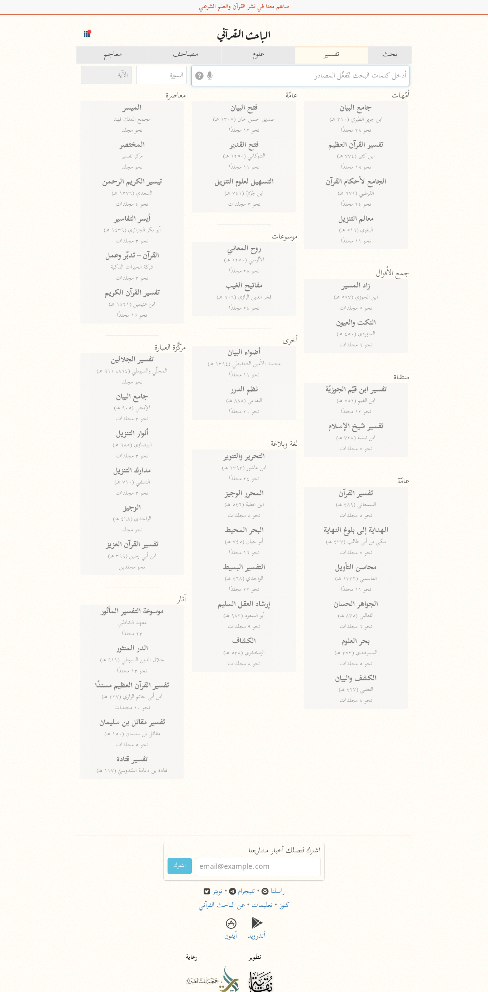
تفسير (331, 54)
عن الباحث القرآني (222, 905)
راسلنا (278, 891)
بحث (390, 54)
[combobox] (300, 76)
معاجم (113, 54)
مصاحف (185, 54)
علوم (258, 54)
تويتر (218, 891)
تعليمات (262, 905)
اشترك (180, 866)
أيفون (230, 931)
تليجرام (246, 891)
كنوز (284, 905)
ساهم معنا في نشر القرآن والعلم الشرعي (244, 7)
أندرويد (257, 931)
